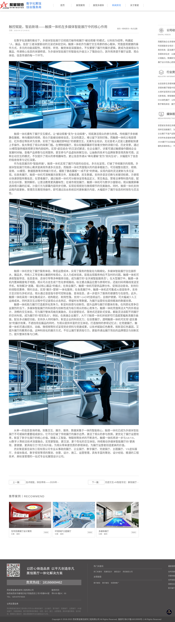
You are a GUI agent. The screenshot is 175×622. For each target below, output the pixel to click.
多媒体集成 (20, 452)
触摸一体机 (53, 163)
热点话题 (134, 29)
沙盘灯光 (37, 186)
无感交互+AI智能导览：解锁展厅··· (122, 482)
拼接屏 (106, 315)
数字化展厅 (28, 437)
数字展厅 (171, 588)
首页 (118, 29)
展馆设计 (117, 572)
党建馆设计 (108, 572)
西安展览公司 (128, 572)
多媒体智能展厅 (52, 40)
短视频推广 (115, 583)
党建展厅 (105, 449)
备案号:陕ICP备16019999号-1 (131, 619)
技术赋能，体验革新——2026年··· (42, 482)
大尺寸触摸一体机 (91, 315)
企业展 (77, 449)
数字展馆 (97, 583)
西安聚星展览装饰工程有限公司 (32, 449)
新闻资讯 (125, 29)
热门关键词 (98, 572)
